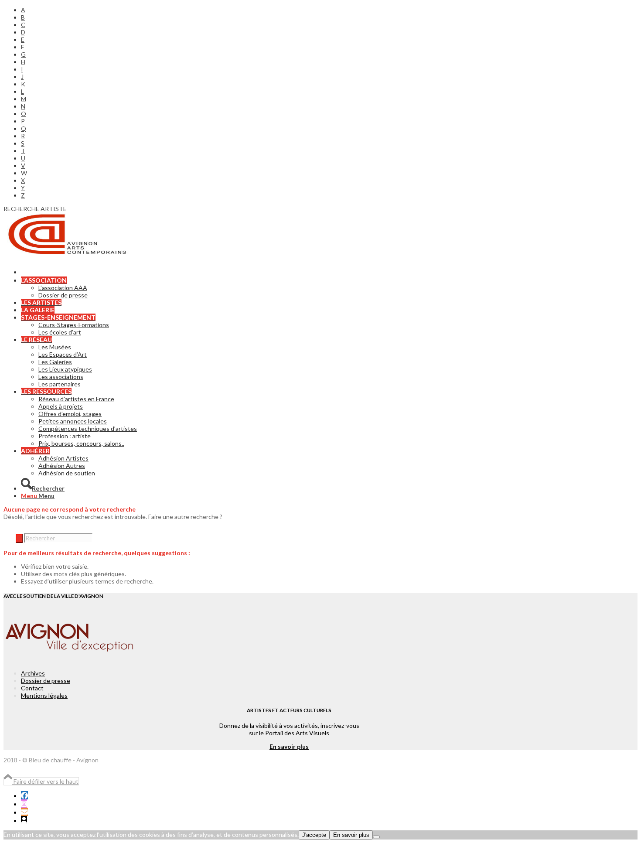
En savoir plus (289, 746)
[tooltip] (24, 795)
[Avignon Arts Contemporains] (68, 253)
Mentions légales (44, 695)
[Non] (376, 837)
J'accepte (314, 835)
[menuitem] (298, 10)
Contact (32, 688)
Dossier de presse (45, 680)
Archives (33, 673)
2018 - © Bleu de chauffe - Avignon (51, 760)
